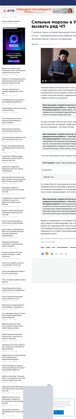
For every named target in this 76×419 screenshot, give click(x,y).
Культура (4, 275)
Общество (35, 44)
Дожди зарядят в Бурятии (11, 21)
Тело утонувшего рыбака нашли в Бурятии (14, 281)
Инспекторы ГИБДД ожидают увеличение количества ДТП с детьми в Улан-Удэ (12, 158)
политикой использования (64, 405)
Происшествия (6, 125)
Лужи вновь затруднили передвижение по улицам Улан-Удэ (13, 412)
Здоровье (5, 238)
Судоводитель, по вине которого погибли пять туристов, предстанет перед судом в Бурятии (14, 201)
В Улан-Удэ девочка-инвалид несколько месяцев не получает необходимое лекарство (13, 368)
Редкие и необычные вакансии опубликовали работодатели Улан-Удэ (12, 213)
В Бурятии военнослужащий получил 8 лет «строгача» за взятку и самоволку (12, 336)
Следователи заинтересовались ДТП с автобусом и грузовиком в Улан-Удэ (13, 389)
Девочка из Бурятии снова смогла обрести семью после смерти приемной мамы (12, 326)
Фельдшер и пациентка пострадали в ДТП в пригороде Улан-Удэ (13, 190)
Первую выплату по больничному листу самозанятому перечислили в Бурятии (14, 357)
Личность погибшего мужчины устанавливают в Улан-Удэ (13, 264)
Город (3, 416)
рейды (48, 247)
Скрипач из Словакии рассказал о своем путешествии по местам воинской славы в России (14, 81)
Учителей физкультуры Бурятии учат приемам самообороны (13, 101)
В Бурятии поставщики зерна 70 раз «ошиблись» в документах (13, 306)
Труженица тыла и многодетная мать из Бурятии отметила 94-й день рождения (13, 347)
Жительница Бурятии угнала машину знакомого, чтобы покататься (12, 254)
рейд (42, 247)
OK (59, 412)
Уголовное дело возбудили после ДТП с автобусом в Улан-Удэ (14, 138)
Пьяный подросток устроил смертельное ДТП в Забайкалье (13, 289)
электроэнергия (62, 247)
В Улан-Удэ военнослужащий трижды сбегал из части (12, 298)
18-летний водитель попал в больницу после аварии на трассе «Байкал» (12, 120)
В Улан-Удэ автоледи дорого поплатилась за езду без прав (12, 222)
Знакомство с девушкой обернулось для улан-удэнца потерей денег (12, 169)
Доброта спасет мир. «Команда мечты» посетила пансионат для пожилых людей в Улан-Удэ (13, 378)
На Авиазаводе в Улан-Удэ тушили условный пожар (14, 109)
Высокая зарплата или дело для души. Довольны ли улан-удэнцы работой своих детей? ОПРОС (13, 179)
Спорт (4, 104)
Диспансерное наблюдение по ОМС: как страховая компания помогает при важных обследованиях (13, 232)
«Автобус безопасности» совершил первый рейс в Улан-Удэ (13, 91)
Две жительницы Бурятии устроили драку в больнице (12, 130)
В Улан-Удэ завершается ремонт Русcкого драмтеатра (13, 272)
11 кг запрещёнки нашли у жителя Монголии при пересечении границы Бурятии (13, 315)
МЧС (53, 247)
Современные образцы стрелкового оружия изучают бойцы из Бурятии (12, 244)
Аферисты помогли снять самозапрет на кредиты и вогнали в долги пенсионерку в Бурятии (13, 400)
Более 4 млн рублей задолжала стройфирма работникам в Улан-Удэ (13, 148)
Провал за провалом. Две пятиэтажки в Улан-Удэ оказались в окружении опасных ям (14, 70)
